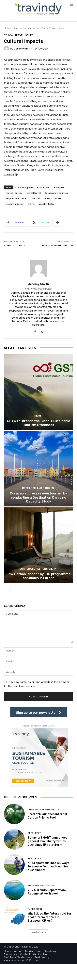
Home (7, 28)
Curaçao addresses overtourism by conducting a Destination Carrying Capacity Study (38, 497)
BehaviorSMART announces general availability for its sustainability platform (48, 841)
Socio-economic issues (26, 28)
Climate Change (14, 245)
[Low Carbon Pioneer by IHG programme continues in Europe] (38, 545)
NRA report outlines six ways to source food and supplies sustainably (48, 866)
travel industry (46, 203)
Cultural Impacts (24, 187)
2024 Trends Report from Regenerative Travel (47, 891)
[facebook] (35, 331)
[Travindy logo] (38, 9)
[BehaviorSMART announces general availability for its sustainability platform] (14, 839)
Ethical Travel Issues (52, 28)
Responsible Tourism (56, 192)
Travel (31, 203)
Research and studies (38, 488)
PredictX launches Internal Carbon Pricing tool (47, 815)
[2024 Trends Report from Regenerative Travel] (14, 890)
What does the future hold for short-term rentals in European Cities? (49, 917)
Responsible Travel (16, 198)
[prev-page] (6, 590)
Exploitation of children (57, 245)
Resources (34, 833)
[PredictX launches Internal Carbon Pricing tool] (14, 814)
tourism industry (14, 203)
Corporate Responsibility (38, 568)
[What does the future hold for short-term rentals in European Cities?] (14, 915)
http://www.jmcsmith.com (38, 289)
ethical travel (33, 192)
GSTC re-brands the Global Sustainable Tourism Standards (38, 423)
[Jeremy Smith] (7, 48)
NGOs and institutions (41, 886)
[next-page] (12, 590)
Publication (35, 909)
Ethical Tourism (14, 192)
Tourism (35, 198)
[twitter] (41, 331)
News (38, 415)
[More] (58, 223)
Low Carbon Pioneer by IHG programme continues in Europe (38, 576)
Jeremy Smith (23, 48)
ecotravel (59, 187)
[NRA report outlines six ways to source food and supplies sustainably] (14, 864)
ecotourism (43, 187)
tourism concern (53, 198)
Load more (37, 932)
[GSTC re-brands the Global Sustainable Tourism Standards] (38, 392)
